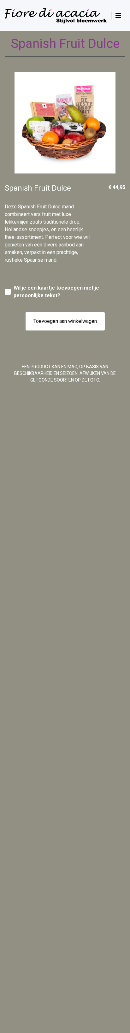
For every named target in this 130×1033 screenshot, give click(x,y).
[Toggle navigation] (118, 15)
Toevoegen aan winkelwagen (65, 321)
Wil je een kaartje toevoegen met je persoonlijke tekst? (56, 291)
